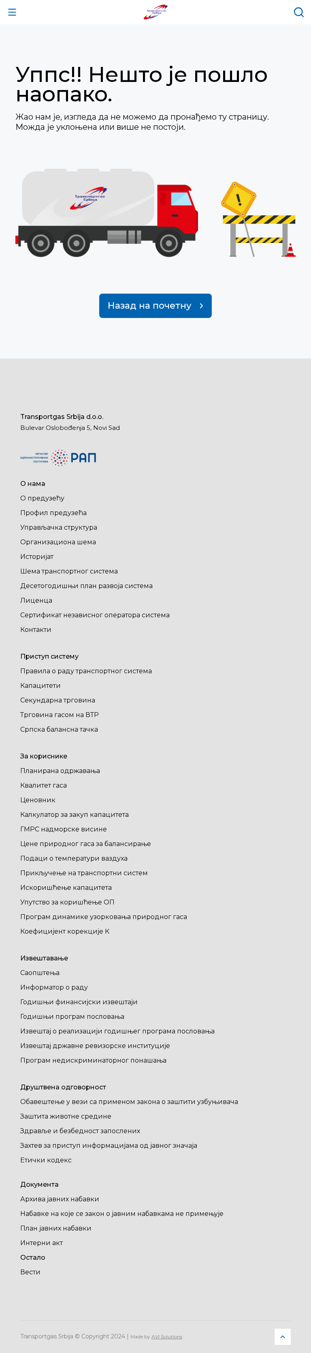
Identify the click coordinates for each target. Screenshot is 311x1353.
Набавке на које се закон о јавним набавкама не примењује (122, 1214)
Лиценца (36, 600)
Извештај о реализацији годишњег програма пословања (117, 1031)
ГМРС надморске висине (63, 829)
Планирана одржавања (60, 771)
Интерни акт (41, 1243)
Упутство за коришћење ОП (67, 902)
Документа (39, 1184)
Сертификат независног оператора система (95, 615)
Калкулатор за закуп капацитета (74, 814)
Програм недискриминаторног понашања (93, 1060)
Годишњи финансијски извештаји (79, 1002)
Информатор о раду (54, 987)
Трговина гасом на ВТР (59, 715)
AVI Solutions (166, 1337)
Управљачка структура (58, 527)
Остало (32, 1257)
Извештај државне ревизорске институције (95, 1046)
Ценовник (37, 800)
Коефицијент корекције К (64, 931)
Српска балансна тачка (59, 729)
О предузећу (42, 498)
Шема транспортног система (69, 571)
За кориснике (43, 756)
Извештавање (44, 958)
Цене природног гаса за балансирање (85, 844)
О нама (32, 484)
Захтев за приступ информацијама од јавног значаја (108, 1145)
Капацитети (40, 685)
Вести (30, 1272)
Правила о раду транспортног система (86, 671)
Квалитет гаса (43, 785)
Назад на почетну (150, 305)
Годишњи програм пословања (72, 1016)
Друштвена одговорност (63, 1087)
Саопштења (40, 973)
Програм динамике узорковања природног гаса (103, 917)
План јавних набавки (56, 1228)
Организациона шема (58, 542)
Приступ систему (49, 656)
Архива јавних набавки (59, 1199)
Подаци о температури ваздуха (74, 858)
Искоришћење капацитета (66, 887)
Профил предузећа (53, 513)
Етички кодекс (46, 1160)
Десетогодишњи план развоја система (86, 586)
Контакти (35, 630)
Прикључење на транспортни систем (84, 873)
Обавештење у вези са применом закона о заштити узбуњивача (129, 1102)
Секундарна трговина (57, 700)
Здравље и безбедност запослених (80, 1131)
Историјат (36, 557)
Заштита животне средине (65, 1116)
